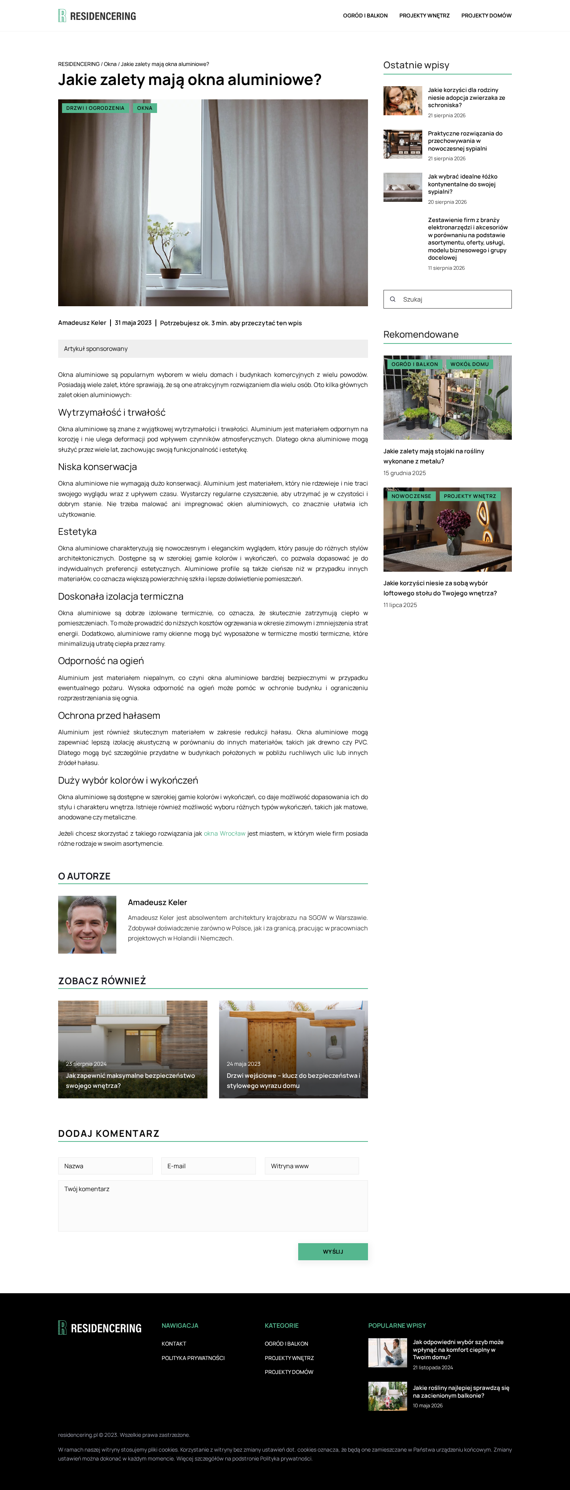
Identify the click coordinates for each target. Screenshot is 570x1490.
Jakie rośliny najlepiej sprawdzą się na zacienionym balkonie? (461, 1391)
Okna (145, 107)
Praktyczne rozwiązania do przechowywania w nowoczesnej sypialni (465, 141)
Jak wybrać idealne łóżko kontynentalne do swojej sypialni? (462, 184)
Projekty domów (486, 15)
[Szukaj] (392, 299)
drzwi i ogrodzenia (95, 107)
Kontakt (174, 1343)
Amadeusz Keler (82, 322)
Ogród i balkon (365, 15)
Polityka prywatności (193, 1358)
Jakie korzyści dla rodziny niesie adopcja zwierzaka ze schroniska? (466, 97)
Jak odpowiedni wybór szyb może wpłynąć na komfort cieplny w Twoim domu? (458, 1349)
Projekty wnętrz (424, 15)
